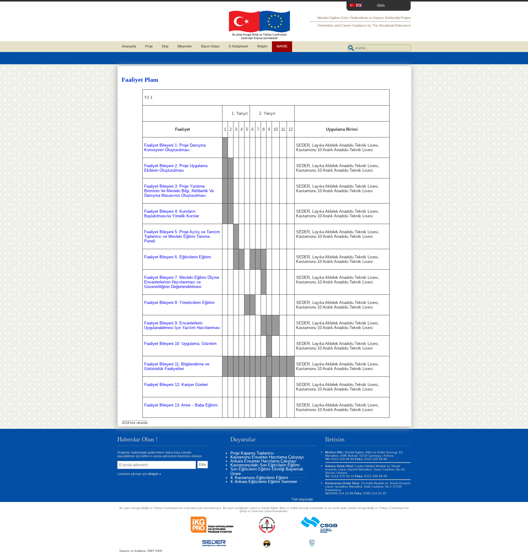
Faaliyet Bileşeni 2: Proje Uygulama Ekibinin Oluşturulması (175, 168)
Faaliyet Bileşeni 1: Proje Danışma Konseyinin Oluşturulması (175, 147)
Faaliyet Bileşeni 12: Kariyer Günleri (176, 384)
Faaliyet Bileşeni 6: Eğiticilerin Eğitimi (177, 257)
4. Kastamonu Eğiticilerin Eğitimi (259, 477)
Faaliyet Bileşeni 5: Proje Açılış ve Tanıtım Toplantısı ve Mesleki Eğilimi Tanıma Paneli (182, 236)
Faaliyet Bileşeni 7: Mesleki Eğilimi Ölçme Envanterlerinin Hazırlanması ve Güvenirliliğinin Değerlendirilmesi (181, 282)
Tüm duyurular (302, 499)
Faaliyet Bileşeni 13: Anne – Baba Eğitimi (181, 405)
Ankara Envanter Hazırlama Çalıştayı (263, 461)
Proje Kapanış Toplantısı (252, 453)
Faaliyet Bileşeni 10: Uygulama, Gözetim (180, 343)
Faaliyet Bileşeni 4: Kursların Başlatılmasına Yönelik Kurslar (171, 213)
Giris (381, 5)
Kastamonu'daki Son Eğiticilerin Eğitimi (265, 465)
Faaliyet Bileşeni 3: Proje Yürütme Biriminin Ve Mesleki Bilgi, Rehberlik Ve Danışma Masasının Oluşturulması (179, 191)
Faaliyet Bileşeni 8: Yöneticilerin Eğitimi (179, 302)
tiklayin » (154, 474)
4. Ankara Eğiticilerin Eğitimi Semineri (263, 481)
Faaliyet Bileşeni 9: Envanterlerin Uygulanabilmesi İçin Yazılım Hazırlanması (182, 325)
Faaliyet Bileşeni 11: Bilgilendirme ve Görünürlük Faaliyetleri (176, 366)
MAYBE (282, 46)
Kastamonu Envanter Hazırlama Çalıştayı (267, 457)
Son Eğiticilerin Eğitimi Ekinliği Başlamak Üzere (266, 471)
